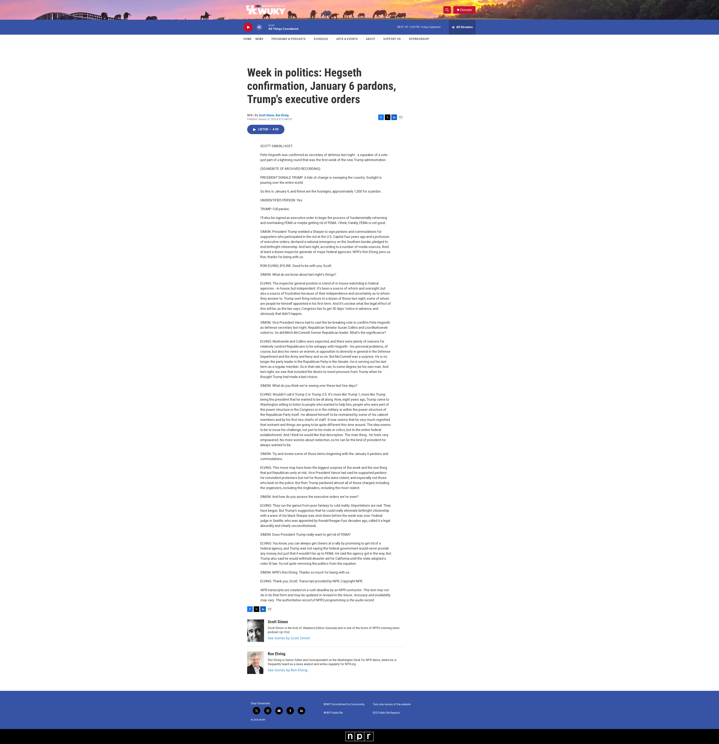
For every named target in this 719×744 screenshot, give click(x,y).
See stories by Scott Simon (289, 638)
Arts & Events (347, 38)
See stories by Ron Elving (287, 670)
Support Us (392, 38)
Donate (466, 10)
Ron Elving (282, 115)
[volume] (259, 27)
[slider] (265, 27)
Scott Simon (266, 115)
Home (247, 38)
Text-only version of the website (392, 704)
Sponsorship (419, 38)
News (259, 38)
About (370, 38)
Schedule (321, 38)
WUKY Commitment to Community (344, 704)
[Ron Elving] (255, 662)
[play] (248, 27)
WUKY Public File (333, 712)
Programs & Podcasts (288, 38)
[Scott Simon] (255, 630)
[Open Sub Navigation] (266, 38)
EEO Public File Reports (386, 712)
